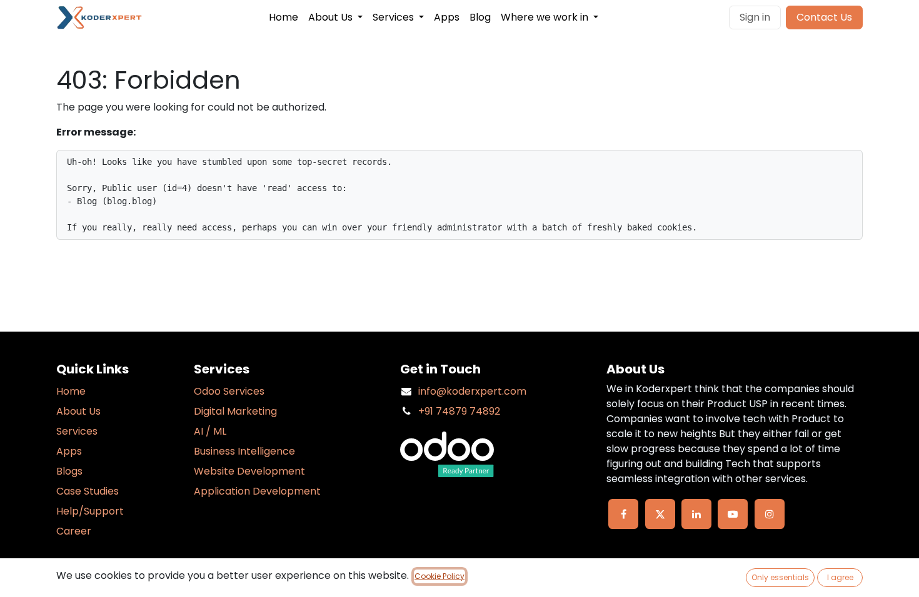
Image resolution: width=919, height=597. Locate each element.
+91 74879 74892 (459, 411)
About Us (78, 411)
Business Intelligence (244, 451)
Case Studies (87, 491)
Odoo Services (229, 391)
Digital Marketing (235, 411)
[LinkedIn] (696, 514)
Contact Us (824, 17)
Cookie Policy (439, 576)
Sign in (755, 17)
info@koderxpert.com (472, 391)
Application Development (257, 491)
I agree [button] (840, 577)
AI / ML (210, 431)
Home (71, 391)
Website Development (249, 471)
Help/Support (90, 511)
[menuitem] (283, 17)
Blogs (69, 471)
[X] (660, 514)
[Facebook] (623, 514)
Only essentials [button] (780, 577)
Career (73, 531)
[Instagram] (770, 514)
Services (77, 431)
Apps (69, 451)
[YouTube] (733, 514)
